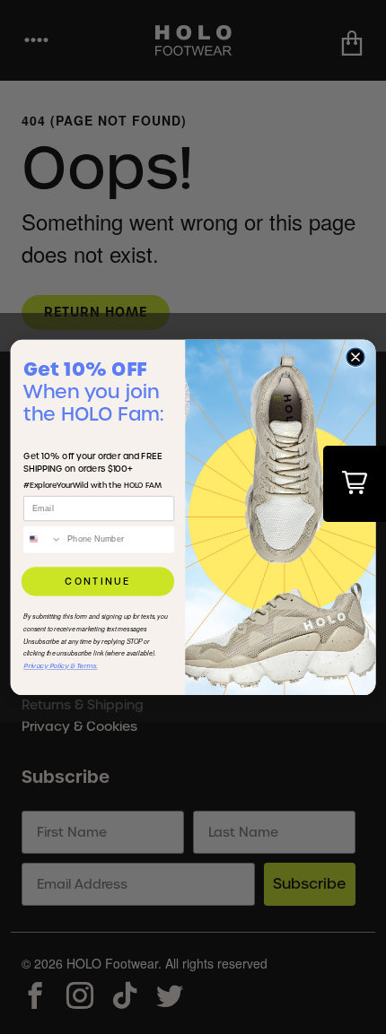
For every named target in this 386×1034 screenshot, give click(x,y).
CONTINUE (98, 581)
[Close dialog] (355, 357)
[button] (354, 484)
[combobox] (43, 539)
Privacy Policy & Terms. (60, 666)
